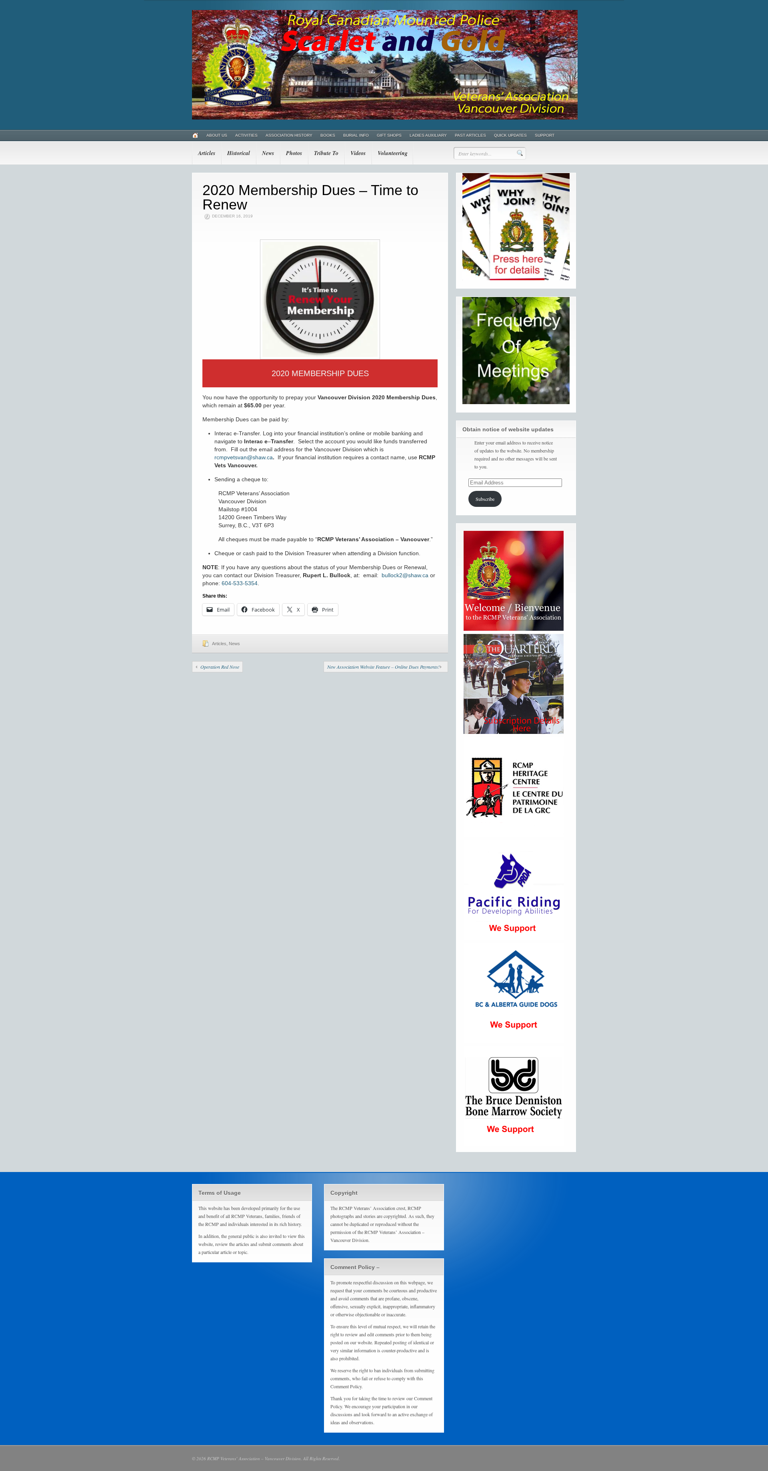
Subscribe (485, 499)
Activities (246, 135)
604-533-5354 (240, 583)
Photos (294, 153)
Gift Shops (389, 135)
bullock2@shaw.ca (405, 575)
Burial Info (356, 135)
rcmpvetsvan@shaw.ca (243, 457)
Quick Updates (510, 135)
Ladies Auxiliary (428, 135)
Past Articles (470, 135)
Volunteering (393, 153)
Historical (238, 153)
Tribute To (326, 153)
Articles (206, 153)
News (268, 153)
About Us (216, 135)
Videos (358, 153)
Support (544, 135)
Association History (289, 135)
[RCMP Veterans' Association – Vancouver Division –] (385, 118)
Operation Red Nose (219, 667)
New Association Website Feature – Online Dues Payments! (383, 667)
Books (327, 135)
